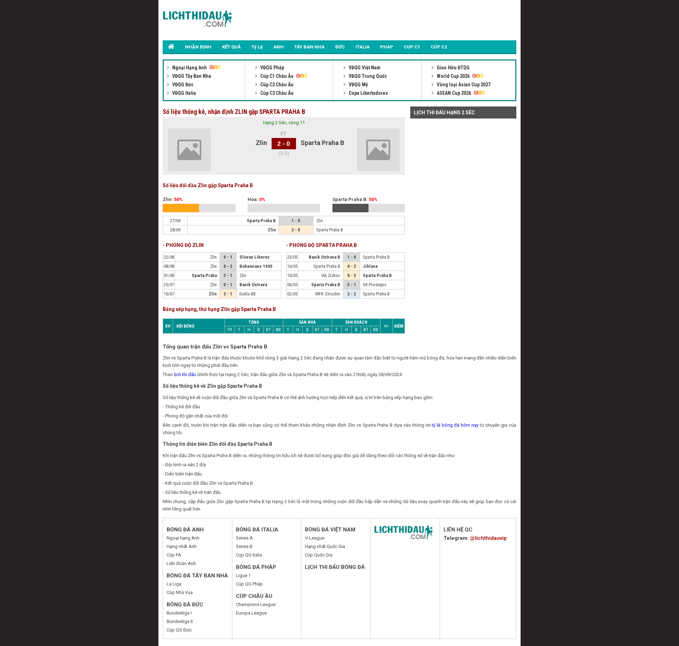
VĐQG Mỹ (358, 84)
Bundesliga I (179, 613)
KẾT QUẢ (231, 47)
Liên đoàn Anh (181, 563)
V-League (314, 538)
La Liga (174, 584)
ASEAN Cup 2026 (454, 93)
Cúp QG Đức (179, 630)
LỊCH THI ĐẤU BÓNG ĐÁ (335, 567)
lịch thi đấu (185, 374)
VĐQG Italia (183, 93)
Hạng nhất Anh (182, 546)
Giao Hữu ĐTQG (453, 67)
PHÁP (386, 47)
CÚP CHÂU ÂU (254, 596)
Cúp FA (174, 555)
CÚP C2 (439, 47)
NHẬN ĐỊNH (198, 47)
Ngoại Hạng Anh (189, 67)
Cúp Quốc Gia (318, 555)
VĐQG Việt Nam (364, 67)
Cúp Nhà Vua (180, 592)
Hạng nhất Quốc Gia (325, 546)
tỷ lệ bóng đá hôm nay (455, 425)
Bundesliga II (180, 621)
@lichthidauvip (488, 538)
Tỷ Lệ (257, 47)
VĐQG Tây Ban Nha (191, 76)
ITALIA (362, 47)
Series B (244, 546)
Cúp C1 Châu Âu (277, 76)
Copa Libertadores (368, 93)
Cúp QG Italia (249, 555)
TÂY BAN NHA (309, 47)
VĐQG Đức (182, 84)
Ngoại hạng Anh (183, 538)
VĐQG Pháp (271, 67)
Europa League (251, 613)
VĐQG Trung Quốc (367, 76)
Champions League (255, 604)
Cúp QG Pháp (249, 584)
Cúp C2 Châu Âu (276, 84)
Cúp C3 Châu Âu (276, 93)
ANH (278, 47)
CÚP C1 (412, 47)
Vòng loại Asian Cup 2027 (463, 84)
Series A (244, 538)
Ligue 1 (243, 575)
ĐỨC (340, 47)
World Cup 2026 (453, 76)
